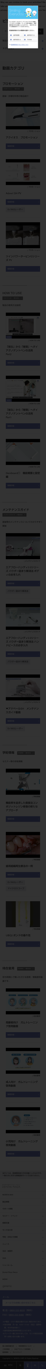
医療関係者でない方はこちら (19, 45)
